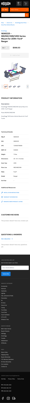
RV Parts (3, 302)
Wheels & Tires (5, 319)
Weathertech (4, 340)
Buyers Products (5, 331)
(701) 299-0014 (7, 385)
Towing (3, 307)
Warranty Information (10, 197)
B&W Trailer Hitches (6, 328)
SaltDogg (3, 333)
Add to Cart (16, 55)
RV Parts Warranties (6, 361)
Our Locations (4, 364)
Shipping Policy (5, 354)
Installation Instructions (11, 192)
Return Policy (4, 352)
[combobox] (15, 15)
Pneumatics (4, 298)
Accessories (4, 286)
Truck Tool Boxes (5, 314)
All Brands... (4, 343)
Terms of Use (20, 379)
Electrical (3, 288)
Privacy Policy (11, 379)
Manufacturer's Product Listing (13, 201)
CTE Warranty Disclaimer (7, 359)
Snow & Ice (4, 305)
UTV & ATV (4, 317)
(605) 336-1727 (7, 388)
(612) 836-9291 (7, 391)
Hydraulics (3, 291)
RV (2, 300)
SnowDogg (4, 31)
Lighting (3, 293)
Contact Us (4, 366)
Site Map (3, 379)
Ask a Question (5, 239)
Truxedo (3, 338)
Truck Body (4, 310)
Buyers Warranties (5, 357)
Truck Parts (4, 312)
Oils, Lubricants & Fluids (7, 295)
